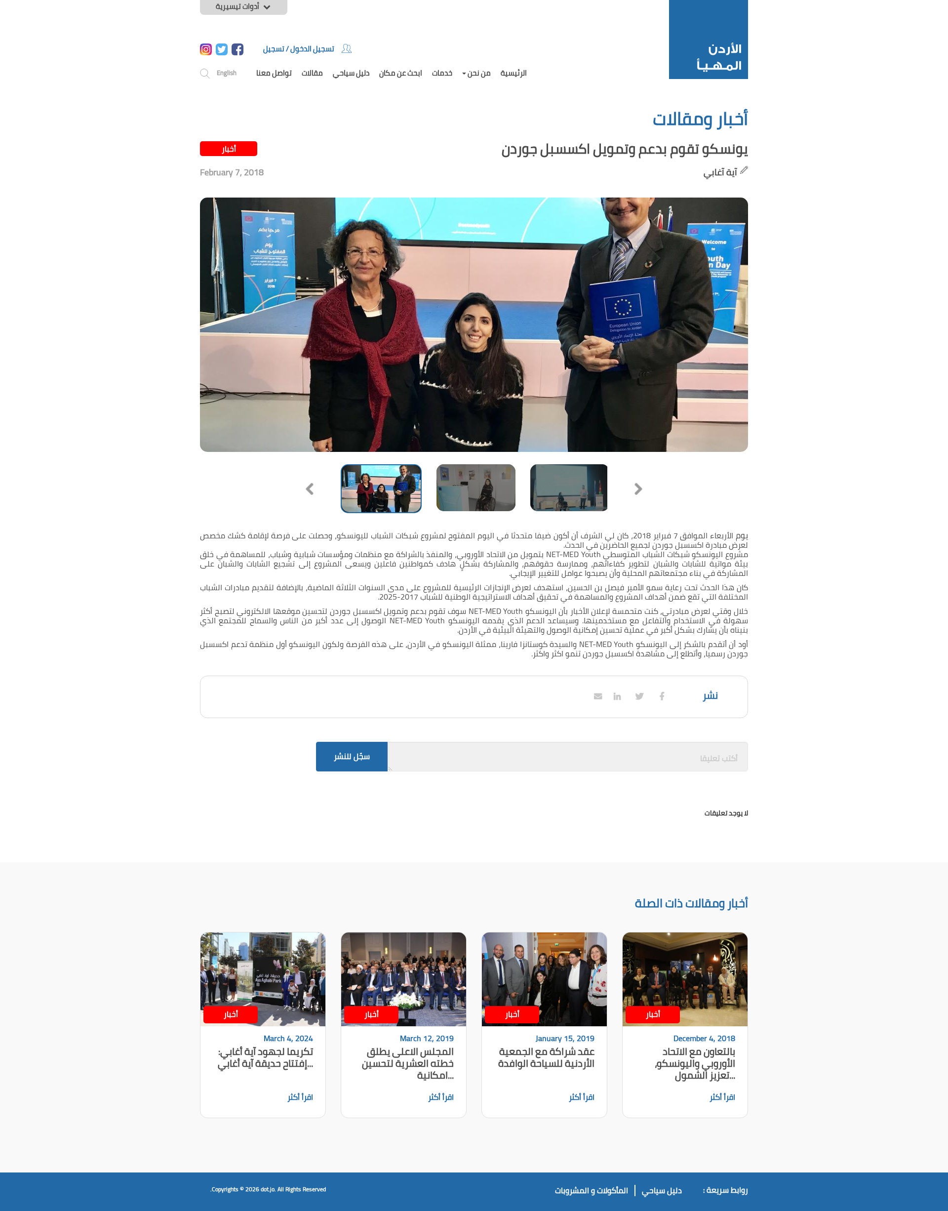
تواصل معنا (274, 73)
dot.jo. (268, 1189)
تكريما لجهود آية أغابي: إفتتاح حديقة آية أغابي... (265, 1057)
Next (638, 489)
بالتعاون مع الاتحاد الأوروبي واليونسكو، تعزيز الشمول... (695, 1063)
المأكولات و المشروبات (591, 1190)
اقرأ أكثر (722, 1097)
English (227, 73)
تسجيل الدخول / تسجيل (298, 48)
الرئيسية (514, 73)
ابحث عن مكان (400, 73)
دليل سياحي (351, 73)
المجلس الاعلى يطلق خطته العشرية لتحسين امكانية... (408, 1063)
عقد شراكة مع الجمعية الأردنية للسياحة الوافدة (546, 1057)
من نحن (478, 73)
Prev (310, 489)
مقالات (312, 73)
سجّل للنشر (352, 756)
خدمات (442, 73)
